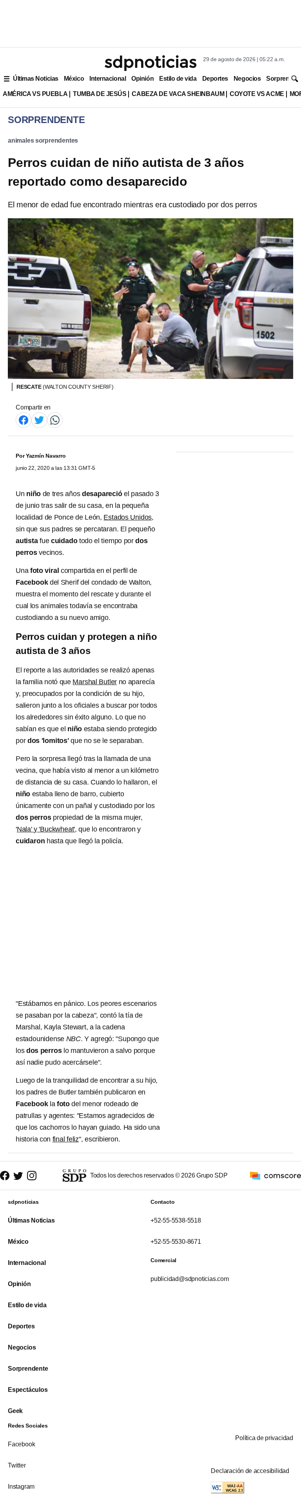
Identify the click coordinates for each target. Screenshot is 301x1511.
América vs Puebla (35, 94)
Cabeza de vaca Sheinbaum (178, 94)
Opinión (142, 78)
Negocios (247, 78)
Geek (15, 1411)
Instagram (21, 1486)
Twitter (17, 1465)
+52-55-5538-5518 (175, 1220)
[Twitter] (39, 419)
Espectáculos (28, 1389)
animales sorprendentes (43, 140)
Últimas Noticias (35, 78)
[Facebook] (23, 419)
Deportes (215, 78)
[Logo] (150, 63)
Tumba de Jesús (99, 94)
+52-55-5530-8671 (175, 1241)
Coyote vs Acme (257, 94)
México (74, 78)
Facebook (21, 1444)
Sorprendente (28, 1368)
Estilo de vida (177, 78)
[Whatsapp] (55, 419)
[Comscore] (275, 1175)
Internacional (107, 78)
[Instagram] (31, 1176)
